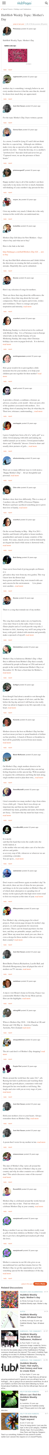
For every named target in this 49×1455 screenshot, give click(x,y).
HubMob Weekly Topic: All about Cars (31, 1315)
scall (15, 388)
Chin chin (17, 487)
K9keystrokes (18, 908)
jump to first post (27, 1284)
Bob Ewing (17, 557)
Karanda (16, 720)
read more (27, 306)
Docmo (15, 278)
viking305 (17, 1010)
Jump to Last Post (18, 24)
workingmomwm (19, 356)
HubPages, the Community (31, 1331)
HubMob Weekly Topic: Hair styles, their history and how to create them (31, 1367)
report (10, 69)
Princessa (17, 29)
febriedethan (18, 647)
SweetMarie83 (18, 789)
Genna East (17, 130)
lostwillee (16, 226)
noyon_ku (17, 199)
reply (4, 69)
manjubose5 (18, 1218)
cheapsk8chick (19, 1040)
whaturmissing (18, 458)
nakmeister (17, 871)
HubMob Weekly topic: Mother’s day (30, 1296)
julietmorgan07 (19, 170)
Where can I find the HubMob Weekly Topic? (30, 1397)
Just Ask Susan (19, 106)
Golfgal (16, 685)
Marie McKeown (19, 755)
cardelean (17, 981)
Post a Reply (40, 1284)
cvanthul (16, 318)
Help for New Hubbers (29, 1392)
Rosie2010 (17, 1189)
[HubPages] (24, 3)
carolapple (17, 423)
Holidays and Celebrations (31, 1292)
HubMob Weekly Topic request (28, 1418)
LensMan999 (18, 827)
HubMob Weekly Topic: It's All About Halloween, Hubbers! (31, 1337)
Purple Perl (17, 1066)
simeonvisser (18, 1154)
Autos (22, 1311)
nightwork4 (17, 77)
